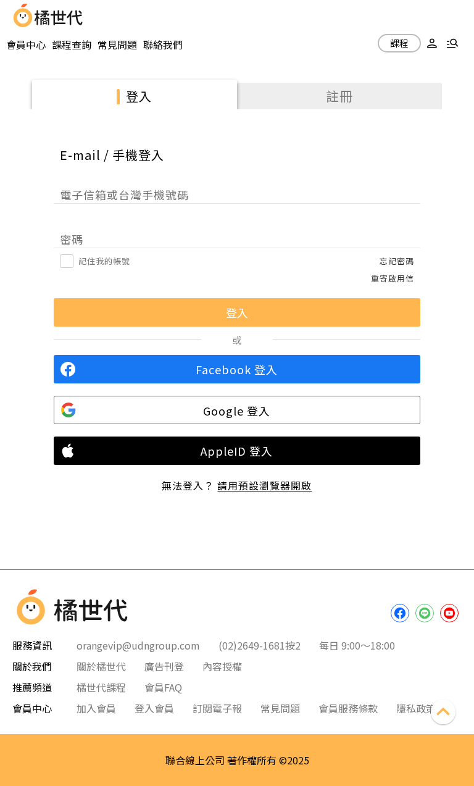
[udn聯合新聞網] (22, 15)
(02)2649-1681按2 (259, 645)
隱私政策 (416, 708)
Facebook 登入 (237, 369)
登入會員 (154, 708)
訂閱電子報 (217, 708)
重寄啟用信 (392, 278)
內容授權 (222, 666)
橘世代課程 (101, 687)
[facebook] (400, 613)
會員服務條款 (348, 708)
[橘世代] (58, 15)
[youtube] (449, 613)
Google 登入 (236, 411)
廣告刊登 (164, 666)
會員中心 (26, 44)
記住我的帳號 (104, 261)
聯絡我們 (163, 44)
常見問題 (117, 44)
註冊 (339, 95)
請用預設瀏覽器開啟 (264, 485)
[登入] (432, 44)
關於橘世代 (101, 666)
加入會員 (96, 708)
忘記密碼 (397, 261)
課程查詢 (71, 44)
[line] (424, 613)
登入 (139, 96)
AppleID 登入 (237, 451)
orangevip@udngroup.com (138, 645)
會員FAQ (163, 687)
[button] (432, 44)
